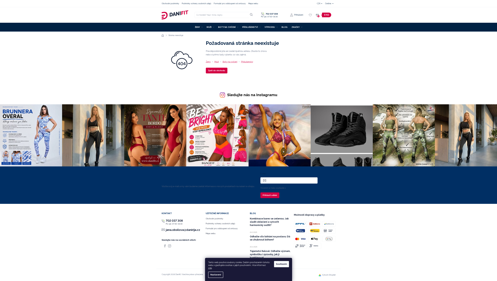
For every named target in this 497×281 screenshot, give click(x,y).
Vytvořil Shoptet (328, 275)
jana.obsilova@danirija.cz (183, 230)
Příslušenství (247, 62)
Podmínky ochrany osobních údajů (196, 3)
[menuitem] (199, 27)
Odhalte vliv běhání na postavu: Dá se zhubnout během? (270, 238)
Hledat (251, 14)
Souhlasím (281, 264)
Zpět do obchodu (216, 70)
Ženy (208, 62)
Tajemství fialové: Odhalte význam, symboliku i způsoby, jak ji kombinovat (270, 254)
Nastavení (215, 274)
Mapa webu (253, 3)
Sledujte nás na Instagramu (252, 95)
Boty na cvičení (230, 62)
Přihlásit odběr (270, 195)
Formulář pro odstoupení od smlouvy (230, 3)
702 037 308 (174, 220)
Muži (216, 62)
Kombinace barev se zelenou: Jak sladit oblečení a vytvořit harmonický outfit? (269, 221)
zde (210, 268)
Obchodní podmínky (170, 3)
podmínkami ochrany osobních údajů (302, 188)
